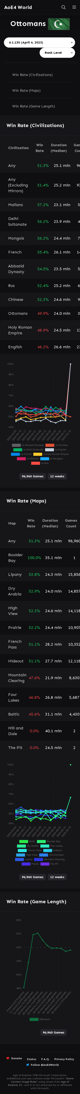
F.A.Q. (45, 1059)
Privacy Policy (64, 1059)
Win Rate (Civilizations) (32, 75)
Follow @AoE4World (45, 1065)
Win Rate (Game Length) (33, 106)
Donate (16, 1058)
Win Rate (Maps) (26, 90)
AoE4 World (18, 7)
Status (31, 1059)
